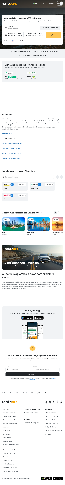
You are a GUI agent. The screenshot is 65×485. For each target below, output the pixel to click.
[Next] (61, 177)
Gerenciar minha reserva (10, 457)
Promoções (6, 430)
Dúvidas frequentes (9, 464)
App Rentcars (7, 434)
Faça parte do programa (31, 423)
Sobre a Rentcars (50, 413)
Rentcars (4, 393)
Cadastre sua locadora (31, 413)
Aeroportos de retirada (10, 423)
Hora (19, 33)
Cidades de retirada (9, 420)
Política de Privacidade (52, 416)
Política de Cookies (51, 420)
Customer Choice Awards (11, 445)
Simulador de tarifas (9, 413)
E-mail (35, 366)
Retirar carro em (12, 26)
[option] (32, 143)
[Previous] (57, 177)
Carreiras (48, 434)
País (11, 393)
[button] (10, 73)
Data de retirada (12, 33)
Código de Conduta (51, 427)
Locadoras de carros (9, 416)
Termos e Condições (51, 423)
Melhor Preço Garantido (10, 471)
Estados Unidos (20, 393)
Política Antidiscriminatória (53, 430)
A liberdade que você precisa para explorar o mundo (28, 275)
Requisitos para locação (10, 467)
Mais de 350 (36, 263)
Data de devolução (32, 33)
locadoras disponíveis (34, 266)
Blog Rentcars (7, 441)
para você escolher (11, 266)
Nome (7, 366)
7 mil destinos (15, 263)
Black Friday (7, 437)
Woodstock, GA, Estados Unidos (37, 393)
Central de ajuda (8, 460)
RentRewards (7, 427)
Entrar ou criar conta (9, 453)
